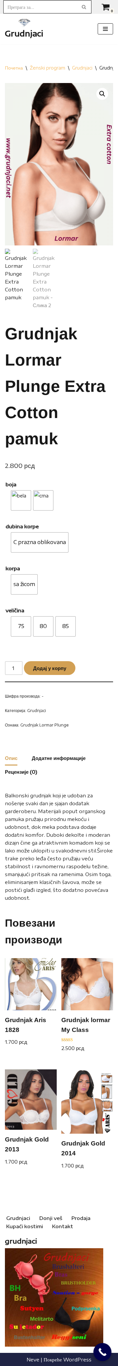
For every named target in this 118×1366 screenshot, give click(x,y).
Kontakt (62, 1226)
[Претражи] (84, 6)
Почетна (14, 68)
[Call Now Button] (102, 1352)
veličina (15, 610)
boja (11, 484)
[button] (102, 94)
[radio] (21, 500)
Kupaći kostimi (24, 1226)
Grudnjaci (82, 68)
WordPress (77, 1359)
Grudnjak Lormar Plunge (44, 724)
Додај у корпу (49, 668)
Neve (33, 1359)
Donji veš (50, 1218)
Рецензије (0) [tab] (21, 772)
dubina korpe (22, 526)
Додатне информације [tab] (59, 758)
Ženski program (47, 68)
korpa (13, 568)
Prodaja (80, 1218)
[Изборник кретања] (105, 28)
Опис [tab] (11, 758)
